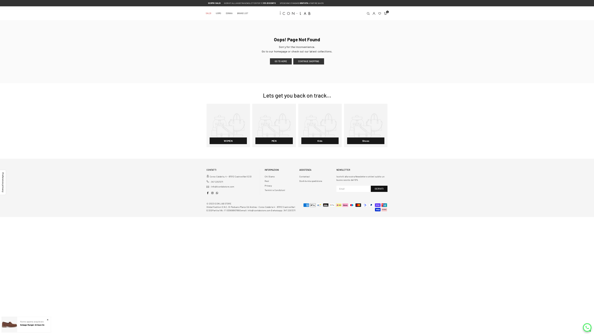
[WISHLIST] (380, 13)
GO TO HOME (281, 61)
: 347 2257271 (216, 181)
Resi (267, 181)
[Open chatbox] (587, 327)
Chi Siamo (270, 176)
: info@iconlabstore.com (222, 187)
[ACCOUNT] (374, 13)
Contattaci (304, 176)
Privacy (268, 185)
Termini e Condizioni (275, 190)
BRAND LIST (242, 13)
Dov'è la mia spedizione (310, 181)
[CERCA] (368, 13)
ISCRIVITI (379, 188)
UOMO (218, 13)
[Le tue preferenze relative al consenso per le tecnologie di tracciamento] (3, 182)
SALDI (208, 13)
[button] (385, 13)
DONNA (229, 13)
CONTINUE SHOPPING (308, 61)
